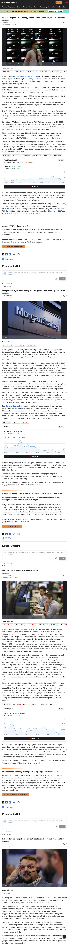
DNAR (27, 213)
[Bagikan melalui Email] (18, 254)
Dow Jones (11, 685)
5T (20, 172)
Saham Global (33, 7)
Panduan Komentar (7, 283)
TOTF (45, 102)
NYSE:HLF (35, 898)
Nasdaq (34, 685)
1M (8, 172)
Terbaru (4, 7)
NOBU (7, 209)
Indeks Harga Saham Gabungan (26, 76)
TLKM (30, 81)
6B (14, 172)
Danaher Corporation (14, 406)
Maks (23, 172)
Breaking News (22, 7)
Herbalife (23, 629)
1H (5, 172)
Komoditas (51, 7)
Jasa (58, 209)
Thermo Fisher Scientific (11, 474)
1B (11, 172)
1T (17, 172)
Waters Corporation (54, 350)
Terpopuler (11, 7)
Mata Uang (43, 7)
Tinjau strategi (29, 162)
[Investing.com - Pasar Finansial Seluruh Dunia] (10, 2)
